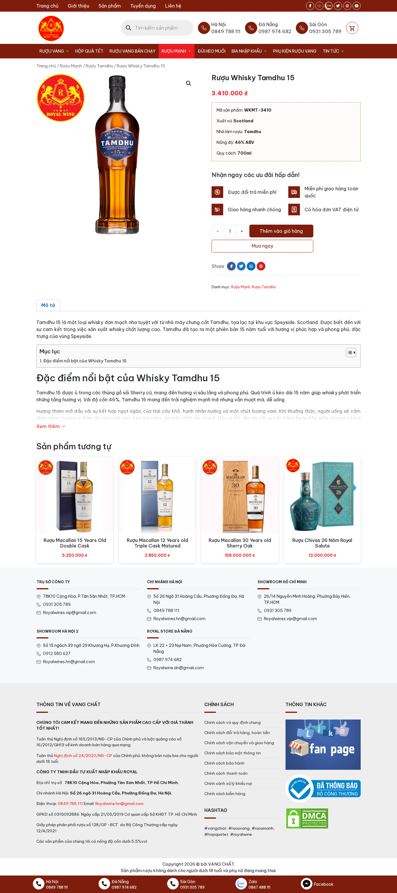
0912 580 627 (57, 653)
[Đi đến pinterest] (347, 6)
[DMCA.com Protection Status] (307, 818)
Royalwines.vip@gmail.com (69, 612)
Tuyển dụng (143, 6)
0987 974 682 (167, 659)
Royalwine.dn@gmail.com (178, 667)
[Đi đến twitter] (338, 6)
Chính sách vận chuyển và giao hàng (239, 742)
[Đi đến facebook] (310, 6)
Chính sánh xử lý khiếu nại (228, 783)
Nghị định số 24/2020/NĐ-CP (83, 755)
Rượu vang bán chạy (132, 51)
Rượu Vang (52, 51)
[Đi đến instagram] (319, 6)
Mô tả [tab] (48, 305)
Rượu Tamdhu (99, 66)
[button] (188, 83)
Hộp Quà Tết (89, 51)
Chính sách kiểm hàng (224, 793)
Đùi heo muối (212, 51)
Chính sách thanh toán (226, 773)
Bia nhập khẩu (247, 51)
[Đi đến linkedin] (251, 266)
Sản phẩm (110, 6)
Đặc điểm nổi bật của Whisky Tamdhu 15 (85, 361)
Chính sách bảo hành (224, 763)
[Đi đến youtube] (357, 6)
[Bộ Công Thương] (323, 788)
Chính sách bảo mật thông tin (232, 753)
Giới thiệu (78, 6)
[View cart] (352, 28)
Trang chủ (47, 6)
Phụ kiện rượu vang (294, 51)
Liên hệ (173, 6)
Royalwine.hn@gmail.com (119, 803)
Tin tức (331, 51)
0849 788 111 (166, 610)
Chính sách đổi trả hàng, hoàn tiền (237, 732)
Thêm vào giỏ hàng (281, 231)
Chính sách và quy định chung (232, 722)
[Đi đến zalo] (329, 6)
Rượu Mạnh (174, 51)
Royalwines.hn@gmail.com (179, 618)
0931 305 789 (57, 604)
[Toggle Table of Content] (348, 352)
